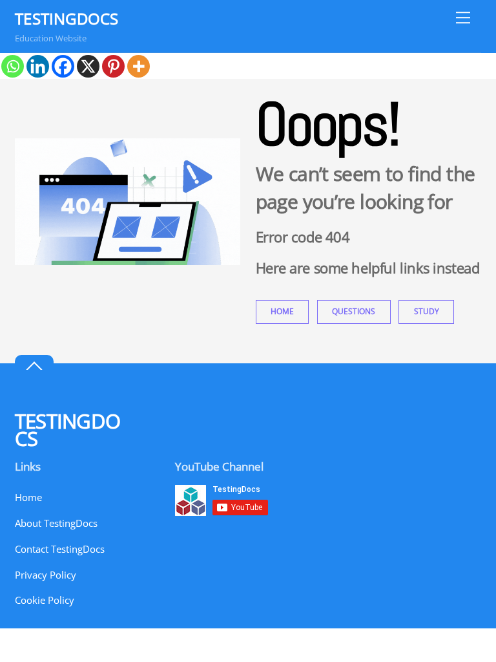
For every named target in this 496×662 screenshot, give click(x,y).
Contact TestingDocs (60, 548)
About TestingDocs (56, 523)
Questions (353, 311)
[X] (88, 66)
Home (282, 311)
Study (426, 311)
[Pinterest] (113, 66)
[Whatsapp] (12, 66)
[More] (138, 66)
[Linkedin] (37, 66)
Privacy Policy (45, 574)
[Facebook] (63, 66)
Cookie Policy (44, 599)
